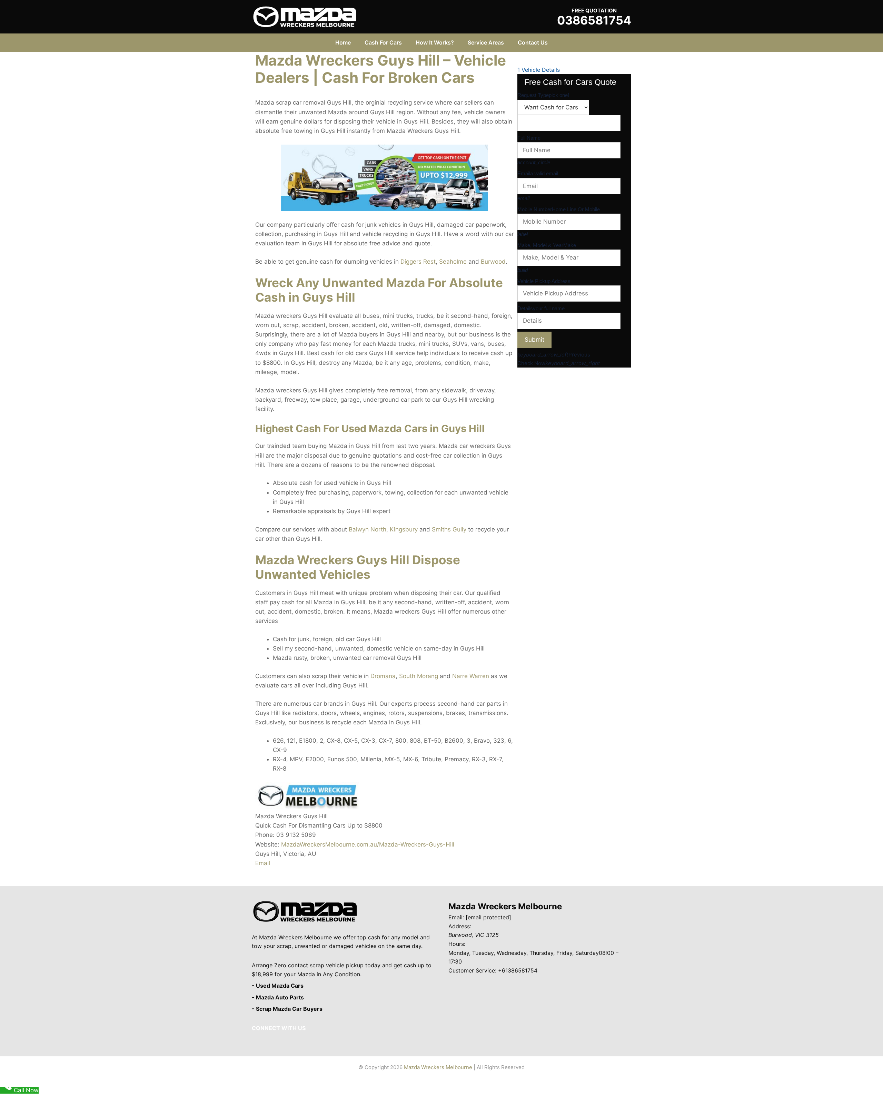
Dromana (383, 676)
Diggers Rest (418, 261)
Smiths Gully (449, 529)
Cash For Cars (383, 42)
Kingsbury (404, 529)
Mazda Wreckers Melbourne (505, 906)
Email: (456, 917)
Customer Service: (472, 970)
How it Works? (435, 42)
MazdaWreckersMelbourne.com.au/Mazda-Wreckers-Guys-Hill (367, 844)
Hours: (456, 943)
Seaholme (453, 261)
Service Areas (486, 42)
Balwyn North (367, 529)
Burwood (493, 261)
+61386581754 (517, 970)
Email (262, 863)
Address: (459, 926)
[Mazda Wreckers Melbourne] (304, 16)
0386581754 (594, 20)
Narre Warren (470, 676)
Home (343, 42)
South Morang (418, 676)
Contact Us (533, 42)
